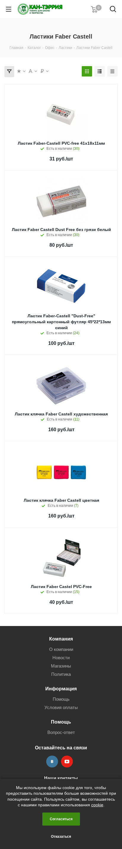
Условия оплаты (61, 707)
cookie (97, 804)
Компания (61, 638)
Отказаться (61, 836)
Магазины (61, 665)
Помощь (61, 699)
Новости (61, 657)
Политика (61, 674)
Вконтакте (52, 761)
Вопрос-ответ (61, 732)
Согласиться (61, 819)
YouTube (67, 761)
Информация (61, 688)
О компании (61, 649)
